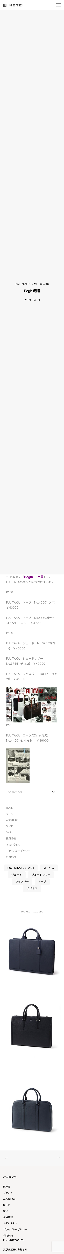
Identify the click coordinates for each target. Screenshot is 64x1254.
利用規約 (11, 856)
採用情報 (11, 838)
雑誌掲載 (44, 284)
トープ (42, 881)
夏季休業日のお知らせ (15, 1249)
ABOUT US (12, 820)
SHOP (9, 826)
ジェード (16, 874)
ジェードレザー (41, 874)
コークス (48, 867)
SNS (8, 832)
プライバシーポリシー (18, 850)
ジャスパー (22, 881)
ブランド (11, 813)
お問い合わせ (13, 844)
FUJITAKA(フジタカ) (26, 284)
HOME (9, 807)
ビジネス (32, 888)
